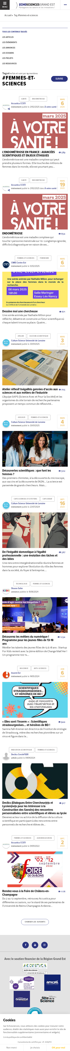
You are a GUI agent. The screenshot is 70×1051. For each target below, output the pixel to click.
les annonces (8, 47)
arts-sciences (40, 668)
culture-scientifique (38, 336)
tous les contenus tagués (14, 31)
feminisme (44, 258)
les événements (9, 42)
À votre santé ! (51, 106)
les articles (8, 37)
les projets (7, 58)
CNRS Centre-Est (18, 262)
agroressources (44, 838)
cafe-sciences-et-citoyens (25, 499)
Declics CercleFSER (19, 754)
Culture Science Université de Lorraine (28, 340)
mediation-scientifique (21, 750)
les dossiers (8, 53)
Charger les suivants (35, 922)
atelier (21, 336)
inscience (24, 668)
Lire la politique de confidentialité (17, 1037)
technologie (21, 584)
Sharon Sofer (17, 588)
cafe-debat (47, 499)
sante (24, 99)
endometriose (38, 99)
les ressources (9, 63)
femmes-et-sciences (25, 258)
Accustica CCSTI (18, 103)
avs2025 (21, 417)
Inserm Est (16, 673)
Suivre (59, 79)
